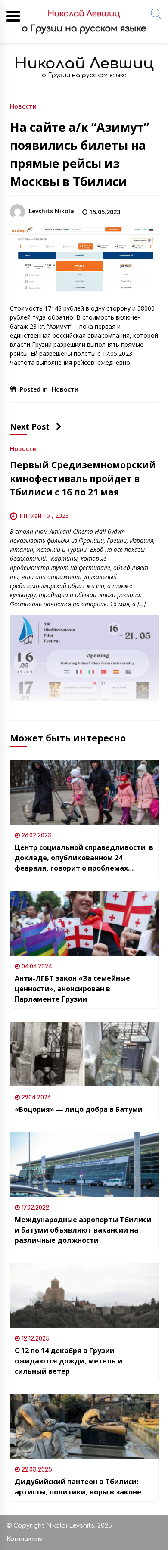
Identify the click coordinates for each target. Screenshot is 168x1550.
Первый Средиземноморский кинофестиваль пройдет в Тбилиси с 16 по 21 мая (83, 478)
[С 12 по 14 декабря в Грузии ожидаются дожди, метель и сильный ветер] (84, 1295)
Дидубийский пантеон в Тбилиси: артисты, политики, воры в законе (78, 1487)
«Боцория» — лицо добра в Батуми (79, 1109)
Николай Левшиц (84, 63)
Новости (23, 105)
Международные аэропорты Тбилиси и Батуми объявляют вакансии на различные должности (83, 1230)
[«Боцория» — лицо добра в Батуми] (84, 1054)
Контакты (24, 1539)
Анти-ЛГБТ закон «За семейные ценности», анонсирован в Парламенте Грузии (72, 989)
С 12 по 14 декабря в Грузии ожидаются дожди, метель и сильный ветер (68, 1361)
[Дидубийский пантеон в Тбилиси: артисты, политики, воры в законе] (84, 1426)
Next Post (30, 426)
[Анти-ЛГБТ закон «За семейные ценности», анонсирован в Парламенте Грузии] (84, 923)
